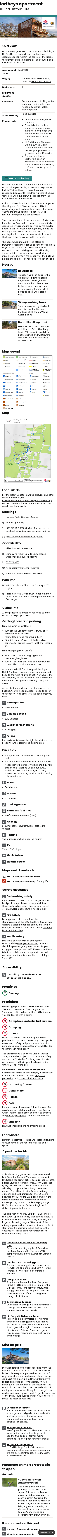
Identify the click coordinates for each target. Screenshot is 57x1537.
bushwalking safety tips (21, 906)
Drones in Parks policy (17, 1049)
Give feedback (46, 1532)
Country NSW (41, 585)
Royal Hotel (25, 270)
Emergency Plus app (27, 943)
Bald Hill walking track (32, 322)
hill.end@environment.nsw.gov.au (23, 568)
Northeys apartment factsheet (24, 876)
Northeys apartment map (27, 881)
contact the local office (31, 1078)
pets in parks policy (16, 1115)
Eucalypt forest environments (23, 1529)
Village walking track (19, 209)
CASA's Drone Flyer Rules (15, 1064)
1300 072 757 (12, 528)
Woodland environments (20, 1534)
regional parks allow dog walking (25, 1112)
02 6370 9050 (12, 562)
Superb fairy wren (29, 1479)
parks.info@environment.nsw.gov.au (24, 536)
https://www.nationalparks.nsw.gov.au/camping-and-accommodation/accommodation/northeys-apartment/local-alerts (28, 503)
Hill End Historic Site (41, 81)
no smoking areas (36, 1126)
